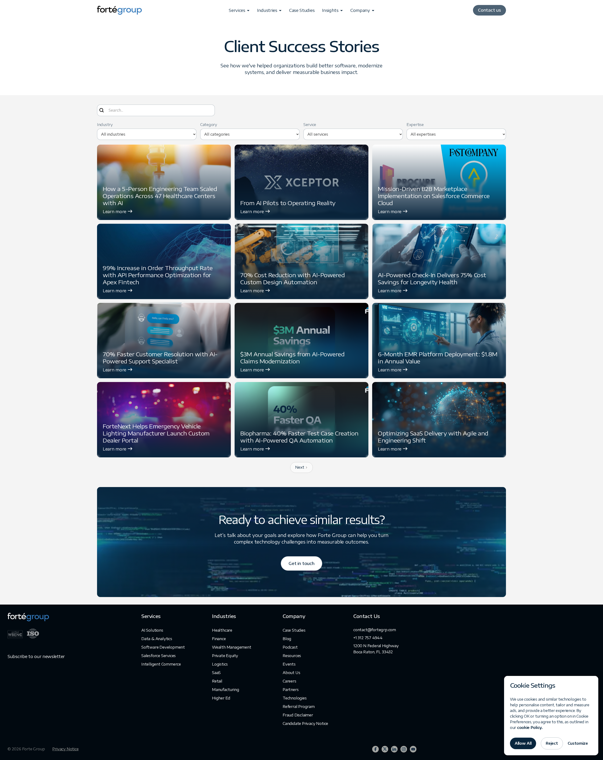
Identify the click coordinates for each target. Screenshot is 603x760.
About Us (291, 672)
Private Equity (225, 655)
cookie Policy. (530, 727)
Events (289, 664)
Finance (219, 638)
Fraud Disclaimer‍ (298, 715)
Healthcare (222, 630)
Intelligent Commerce (161, 664)
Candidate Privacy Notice (305, 723)
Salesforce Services (158, 655)
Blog (287, 638)
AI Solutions (152, 630)
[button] (239, 11)
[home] (119, 11)
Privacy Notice (65, 749)
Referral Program (299, 706)
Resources (292, 655)
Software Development (163, 647)
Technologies (295, 698)
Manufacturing (225, 689)
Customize (578, 743)
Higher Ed (221, 698)
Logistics (220, 664)
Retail (217, 681)
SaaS (216, 672)
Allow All (523, 743)
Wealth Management (231, 647)
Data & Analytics (156, 638)
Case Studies (301, 11)
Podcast (290, 647)
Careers (289, 681)
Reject (552, 743)
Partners (290, 689)
